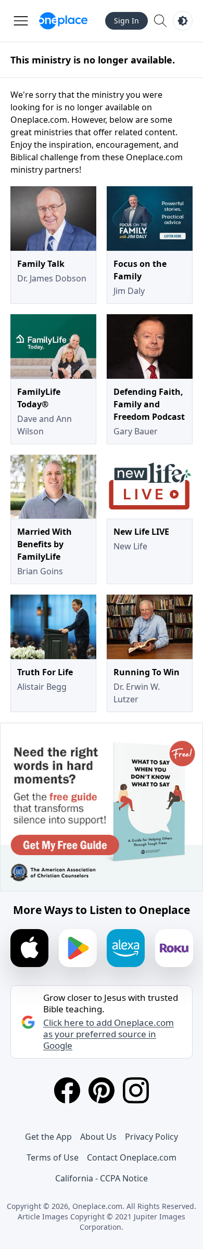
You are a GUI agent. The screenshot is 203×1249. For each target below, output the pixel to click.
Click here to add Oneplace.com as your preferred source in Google (108, 1034)
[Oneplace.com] (63, 21)
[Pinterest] (101, 1090)
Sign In (126, 20)
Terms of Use (53, 1157)
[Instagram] (136, 1090)
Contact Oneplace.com (131, 1157)
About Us (98, 1136)
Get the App (48, 1136)
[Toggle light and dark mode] (183, 21)
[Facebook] (67, 1090)
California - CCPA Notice (101, 1178)
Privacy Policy (151, 1136)
